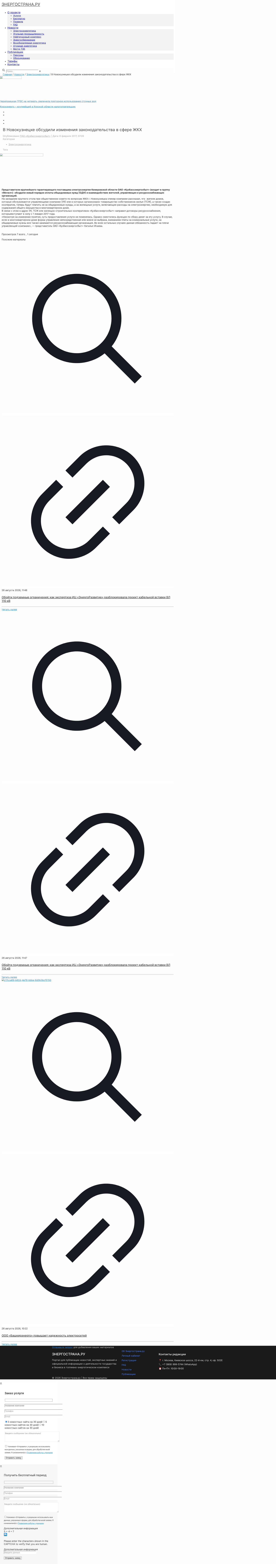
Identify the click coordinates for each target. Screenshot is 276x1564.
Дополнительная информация (21, 1528)
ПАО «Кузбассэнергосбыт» (35, 136)
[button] (29, 1535)
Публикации (129, 1374)
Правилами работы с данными (40, 1452)
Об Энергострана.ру (133, 1351)
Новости (19, 74)
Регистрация (129, 1360)
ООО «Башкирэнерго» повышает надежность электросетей (44, 1335)
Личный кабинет (131, 1355)
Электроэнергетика (37, 74)
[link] (40, 71)
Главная (7, 74)
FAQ (124, 1364)
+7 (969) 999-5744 (172, 1364)
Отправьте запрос (62, 1347)
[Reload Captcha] (5, 1534)
